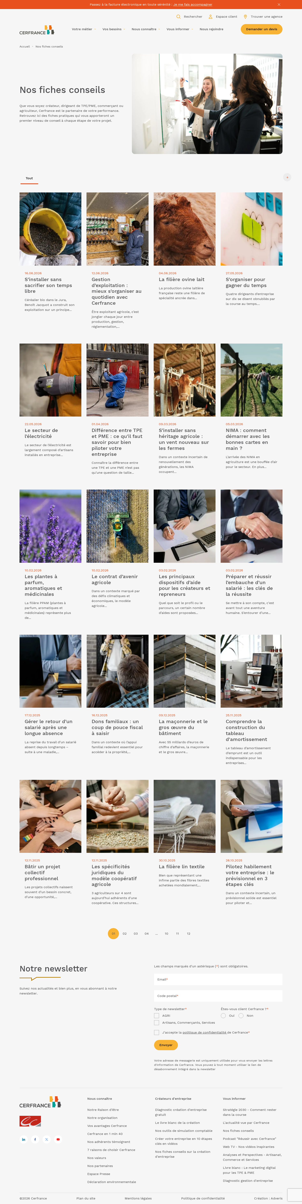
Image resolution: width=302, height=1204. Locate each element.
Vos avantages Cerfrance (107, 1126)
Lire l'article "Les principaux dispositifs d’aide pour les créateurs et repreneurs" (184, 497)
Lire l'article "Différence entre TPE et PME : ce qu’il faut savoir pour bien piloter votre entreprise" (116, 351)
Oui (231, 1016)
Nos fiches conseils (238, 1131)
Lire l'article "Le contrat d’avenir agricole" (112, 494)
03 (136, 933)
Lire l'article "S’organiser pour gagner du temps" (250, 197)
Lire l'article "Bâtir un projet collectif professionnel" (49, 784)
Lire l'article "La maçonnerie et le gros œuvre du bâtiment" (184, 639)
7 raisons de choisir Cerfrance (111, 1150)
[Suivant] (287, 177)
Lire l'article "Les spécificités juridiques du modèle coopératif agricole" (112, 787)
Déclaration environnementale (111, 1182)
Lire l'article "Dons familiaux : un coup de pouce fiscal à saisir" (117, 639)
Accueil (25, 46)
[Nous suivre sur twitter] (47, 1139)
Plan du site (85, 1198)
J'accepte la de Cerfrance (206, 1032)
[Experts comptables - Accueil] (31, 1121)
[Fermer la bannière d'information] (278, 4)
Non (250, 1016)
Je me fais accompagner (192, 4)
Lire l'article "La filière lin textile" (180, 782)
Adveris (276, 1198)
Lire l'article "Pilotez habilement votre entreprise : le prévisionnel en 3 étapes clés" (251, 787)
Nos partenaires (100, 1166)
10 (166, 933)
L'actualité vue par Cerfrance (246, 1123)
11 (177, 933)
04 (147, 933)
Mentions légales (138, 1198)
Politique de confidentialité (203, 1198)
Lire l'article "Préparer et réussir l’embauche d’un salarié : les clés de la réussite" (251, 497)
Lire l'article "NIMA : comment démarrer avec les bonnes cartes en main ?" (249, 351)
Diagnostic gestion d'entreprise (248, 1181)
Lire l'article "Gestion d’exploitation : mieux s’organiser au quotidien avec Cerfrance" (115, 200)
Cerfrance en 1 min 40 (105, 1134)
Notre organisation (102, 1118)
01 (113, 933)
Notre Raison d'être (103, 1110)
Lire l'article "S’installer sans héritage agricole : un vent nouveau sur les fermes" (184, 351)
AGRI (166, 1016)
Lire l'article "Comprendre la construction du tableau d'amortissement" (243, 642)
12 (188, 933)
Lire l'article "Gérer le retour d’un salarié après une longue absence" (47, 639)
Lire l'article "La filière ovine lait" (180, 195)
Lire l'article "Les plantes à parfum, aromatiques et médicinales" (48, 494)
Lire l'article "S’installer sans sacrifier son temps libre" (50, 197)
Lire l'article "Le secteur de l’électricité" (41, 348)
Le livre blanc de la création (177, 1123)
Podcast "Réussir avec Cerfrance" (249, 1139)
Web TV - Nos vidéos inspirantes (248, 1147)
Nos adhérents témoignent (108, 1142)
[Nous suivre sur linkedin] (24, 1139)
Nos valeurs (96, 1158)
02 (125, 933)
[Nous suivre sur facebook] (35, 1139)
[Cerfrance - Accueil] (37, 29)
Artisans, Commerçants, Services (188, 1023)
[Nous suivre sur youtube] (58, 1139)
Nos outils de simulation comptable (183, 1131)
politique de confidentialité (205, 1032)
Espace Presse (98, 1174)
